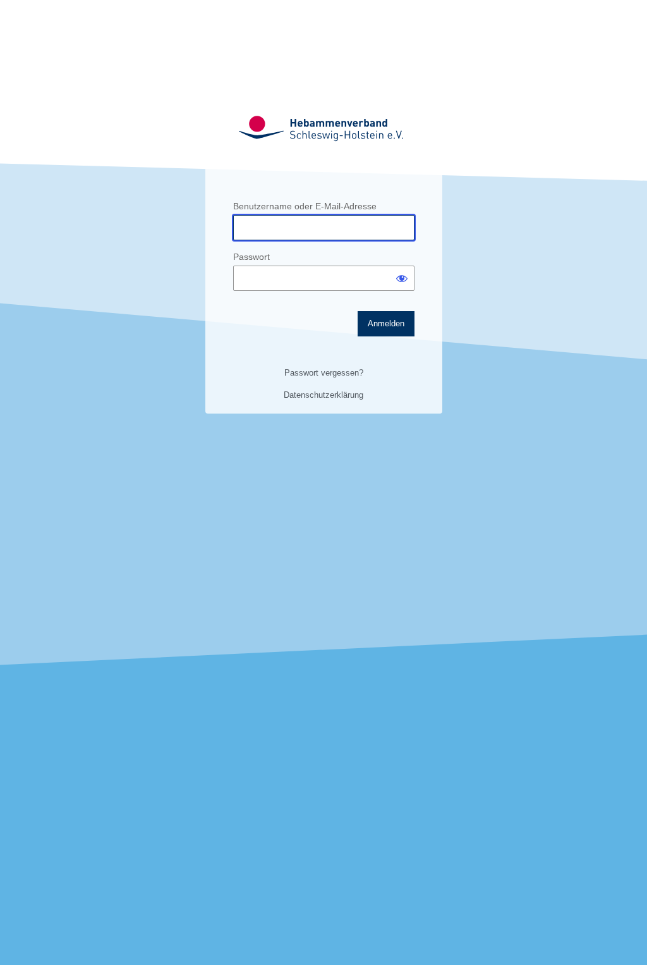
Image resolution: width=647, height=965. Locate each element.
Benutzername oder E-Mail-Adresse (305, 206)
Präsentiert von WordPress (323, 128)
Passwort (251, 257)
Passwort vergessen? (323, 373)
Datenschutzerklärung (323, 395)
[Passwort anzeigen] (401, 278)
